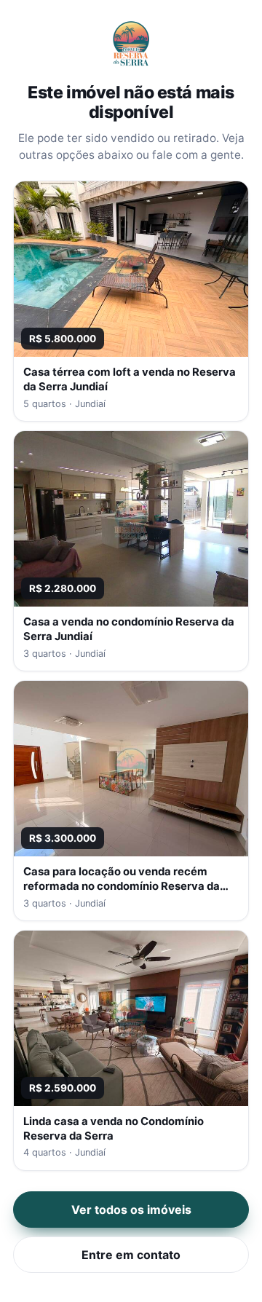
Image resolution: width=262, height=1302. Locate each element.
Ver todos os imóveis (131, 1209)
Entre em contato (131, 1254)
